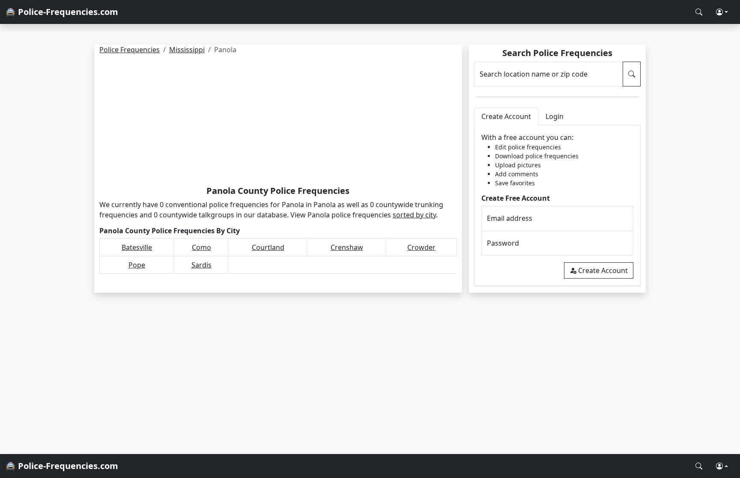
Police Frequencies (129, 49)
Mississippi (187, 49)
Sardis (201, 265)
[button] (722, 12)
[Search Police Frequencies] (699, 12)
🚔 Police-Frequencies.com (61, 12)
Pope (136, 265)
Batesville (137, 247)
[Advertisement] (278, 121)
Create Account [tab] (506, 116)
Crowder (421, 247)
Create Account (603, 270)
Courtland (268, 247)
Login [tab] (555, 116)
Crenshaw (347, 247)
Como (201, 247)
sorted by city (414, 215)
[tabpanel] (557, 205)
